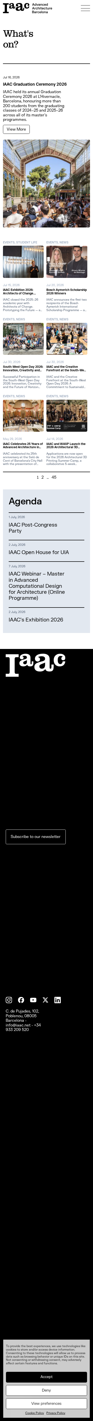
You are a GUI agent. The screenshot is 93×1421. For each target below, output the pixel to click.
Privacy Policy (55, 1413)
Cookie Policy (34, 1413)
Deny (46, 1390)
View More (16, 129)
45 (54, 477)
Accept (46, 1377)
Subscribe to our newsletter (36, 977)
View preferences (46, 1403)
